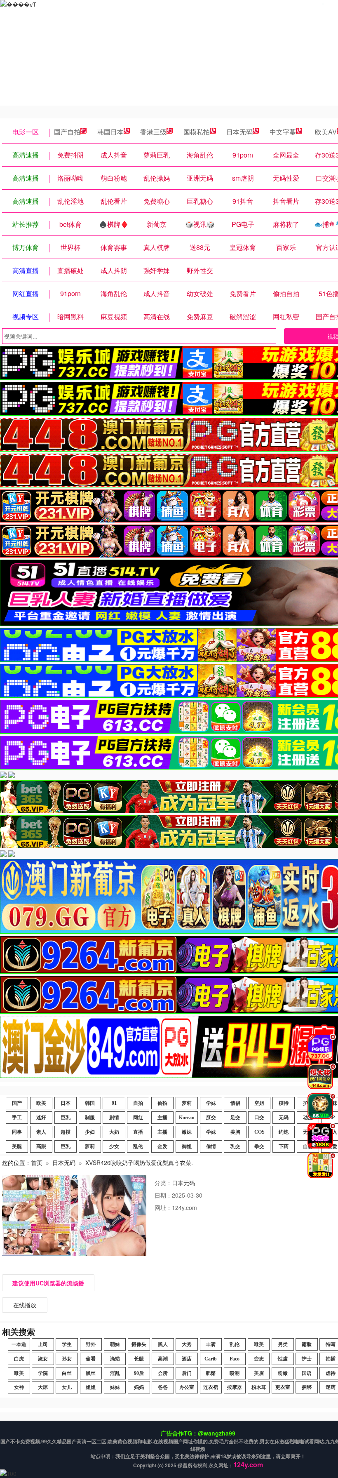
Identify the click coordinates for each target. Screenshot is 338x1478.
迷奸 (41, 1117)
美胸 (235, 1132)
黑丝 (91, 1373)
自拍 (138, 1103)
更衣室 (282, 1387)
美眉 (259, 1373)
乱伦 (138, 1146)
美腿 (17, 1146)
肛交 (211, 1117)
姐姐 (91, 1387)
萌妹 (115, 1344)
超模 (65, 1132)
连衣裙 (210, 1387)
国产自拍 (67, 132)
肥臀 (211, 1373)
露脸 (307, 1344)
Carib (210, 1359)
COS (259, 1132)
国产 (17, 1103)
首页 (36, 1162)
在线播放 (24, 1305)
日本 (65, 1103)
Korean (187, 1117)
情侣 (235, 1103)
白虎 (19, 1359)
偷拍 (162, 1103)
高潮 (163, 1359)
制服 (90, 1117)
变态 (259, 1359)
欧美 (41, 1103)
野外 (91, 1344)
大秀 (187, 1344)
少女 (114, 1146)
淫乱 (115, 1373)
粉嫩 (283, 1373)
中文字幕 (283, 132)
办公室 (186, 1387)
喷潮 (234, 1373)
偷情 (211, 1146)
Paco (234, 1359)
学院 (43, 1373)
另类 (283, 1344)
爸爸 (163, 1387)
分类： (163, 1183)
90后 (139, 1373)
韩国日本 (110, 132)
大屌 (43, 1387)
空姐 (259, 1103)
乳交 (235, 1146)
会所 (163, 1373)
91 (114, 1103)
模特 (284, 1103)
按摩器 (234, 1387)
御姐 (187, 1146)
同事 (17, 1132)
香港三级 (153, 132)
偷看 (91, 1359)
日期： (163, 1195)
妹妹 (115, 1387)
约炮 (284, 1132)
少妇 (90, 1132)
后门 (187, 1373)
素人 (41, 1132)
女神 (19, 1387)
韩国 (90, 1103)
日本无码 (239, 132)
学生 (67, 1344)
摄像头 (138, 1344)
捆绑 (307, 1387)
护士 (307, 1359)
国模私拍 (196, 132)
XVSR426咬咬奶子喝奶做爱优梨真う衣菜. (139, 1162)
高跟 (41, 1146)
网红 (138, 1117)
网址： (163, 1207)
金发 (162, 1146)
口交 (259, 1117)
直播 (138, 1132)
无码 (284, 1117)
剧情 (114, 1117)
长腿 (139, 1359)
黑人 (163, 1344)
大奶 (114, 1132)
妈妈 (139, 1387)
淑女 (43, 1359)
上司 (43, 1344)
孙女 (67, 1359)
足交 (235, 1117)
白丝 (67, 1373)
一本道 (19, 1344)
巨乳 (65, 1117)
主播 (162, 1117)
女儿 (67, 1387)
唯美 (259, 1344)
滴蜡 (115, 1359)
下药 (284, 1146)
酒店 (187, 1359)
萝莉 (187, 1103)
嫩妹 (187, 1132)
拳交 (259, 1146)
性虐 (283, 1359)
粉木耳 (258, 1387)
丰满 (211, 1344)
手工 (17, 1117)
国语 (307, 1373)
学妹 (211, 1103)
